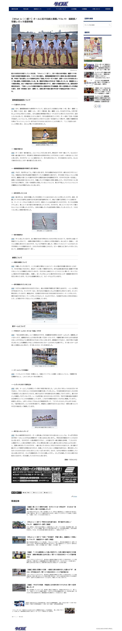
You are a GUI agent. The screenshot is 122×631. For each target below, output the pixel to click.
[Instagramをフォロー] (99, 106)
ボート (19, 492)
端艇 (14, 492)
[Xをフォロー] (95, 106)
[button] (109, 25)
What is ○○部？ (39, 492)
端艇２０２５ (49, 492)
